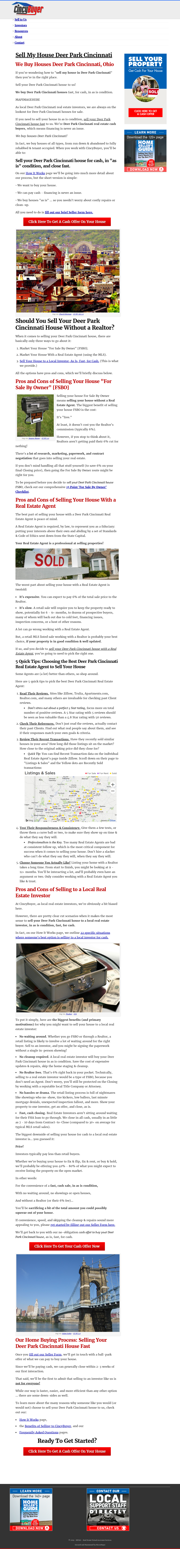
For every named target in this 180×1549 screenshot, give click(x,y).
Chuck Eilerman (65, 314)
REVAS (78, 1540)
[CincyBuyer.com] (27, 11)
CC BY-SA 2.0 (78, 314)
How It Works (35, 173)
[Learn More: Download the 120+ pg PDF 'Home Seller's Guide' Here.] (145, 171)
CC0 (75, 1014)
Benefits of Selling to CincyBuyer (48, 1426)
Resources (21, 31)
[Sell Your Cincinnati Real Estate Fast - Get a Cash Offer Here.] (145, 123)
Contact (19, 42)
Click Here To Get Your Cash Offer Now (67, 1246)
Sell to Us (21, 19)
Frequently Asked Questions (38, 1432)
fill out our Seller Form (45, 1354)
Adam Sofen (66, 1334)
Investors (21, 25)
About (18, 37)
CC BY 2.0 (45, 438)
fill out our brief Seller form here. (69, 212)
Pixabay (69, 1014)
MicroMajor (100, 1545)
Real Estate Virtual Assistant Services (97, 1540)
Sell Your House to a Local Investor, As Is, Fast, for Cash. (59, 361)
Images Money (34, 438)
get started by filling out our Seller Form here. (82, 1225)
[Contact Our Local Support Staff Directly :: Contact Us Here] (108, 1530)
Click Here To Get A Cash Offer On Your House (67, 222)
